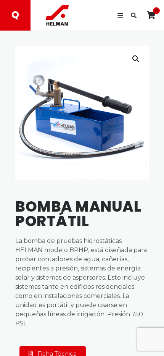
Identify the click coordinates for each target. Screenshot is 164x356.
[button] (136, 59)
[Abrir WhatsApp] (144, 336)
